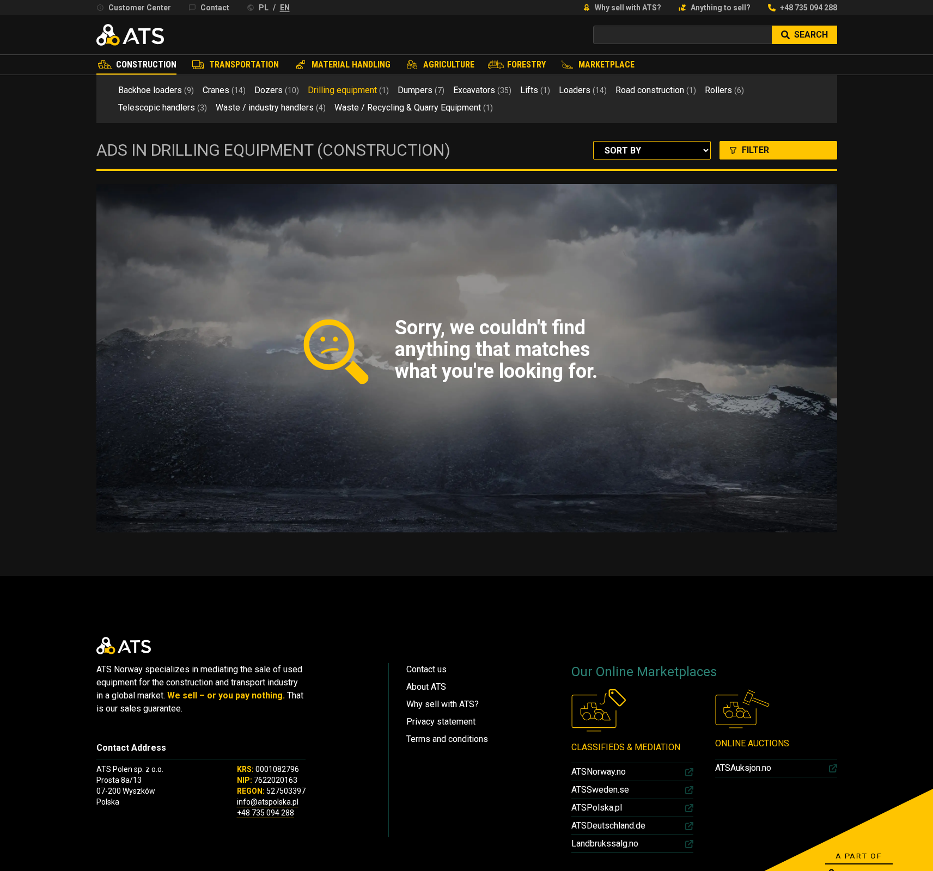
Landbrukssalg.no (604, 843)
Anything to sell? (721, 7)
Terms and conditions (447, 739)
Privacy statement (440, 721)
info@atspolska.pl (267, 802)
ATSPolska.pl (596, 807)
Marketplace (606, 64)
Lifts (535, 90)
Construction (146, 64)
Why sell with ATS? (628, 7)
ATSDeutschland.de (608, 825)
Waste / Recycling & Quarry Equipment (413, 107)
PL (264, 7)
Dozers (276, 90)
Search (811, 34)
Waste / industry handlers (271, 107)
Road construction (655, 90)
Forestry (526, 64)
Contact (214, 7)
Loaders (583, 90)
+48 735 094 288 (808, 7)
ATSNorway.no (598, 771)
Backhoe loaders (156, 90)
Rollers (724, 90)
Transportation (244, 64)
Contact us (426, 669)
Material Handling (351, 64)
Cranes (224, 90)
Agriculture (448, 64)
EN (285, 7)
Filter (755, 150)
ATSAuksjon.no (743, 768)
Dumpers (421, 90)
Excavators (482, 90)
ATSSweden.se (600, 789)
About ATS (426, 687)
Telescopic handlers (162, 107)
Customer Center (139, 7)
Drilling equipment (348, 90)
